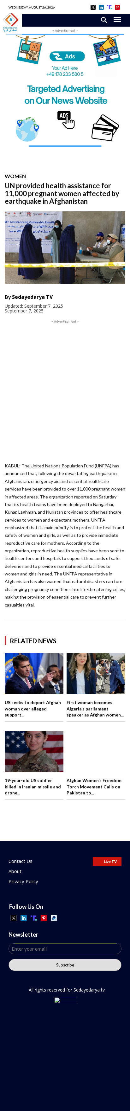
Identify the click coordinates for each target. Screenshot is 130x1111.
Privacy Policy (23, 881)
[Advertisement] (65, 390)
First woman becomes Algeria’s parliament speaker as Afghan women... (95, 708)
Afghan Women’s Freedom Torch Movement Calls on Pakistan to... (94, 786)
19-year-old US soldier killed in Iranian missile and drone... (33, 786)
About (15, 871)
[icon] (93, 7)
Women (15, 176)
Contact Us (20, 861)
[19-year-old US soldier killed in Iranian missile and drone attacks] (34, 751)
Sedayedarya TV (32, 296)
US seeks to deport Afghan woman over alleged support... (33, 708)
